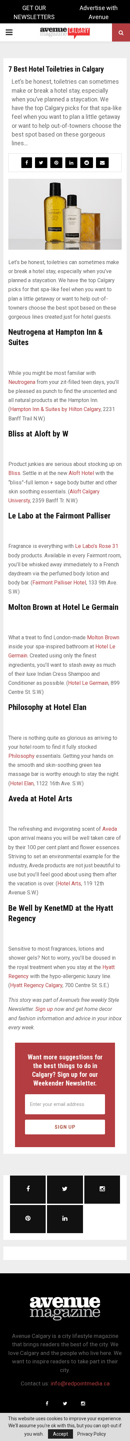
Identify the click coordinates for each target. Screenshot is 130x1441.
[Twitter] (65, 1403)
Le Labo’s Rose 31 (96, 546)
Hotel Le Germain (88, 683)
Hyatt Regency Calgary (36, 985)
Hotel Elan (22, 783)
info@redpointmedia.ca (80, 1383)
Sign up (44, 1009)
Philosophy (21, 756)
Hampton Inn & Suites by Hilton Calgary (55, 409)
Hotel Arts (69, 883)
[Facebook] (47, 1403)
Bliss (14, 473)
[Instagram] (83, 1403)
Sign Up (65, 1127)
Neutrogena (21, 382)
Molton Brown (103, 637)
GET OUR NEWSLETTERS (34, 12)
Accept (60, 1434)
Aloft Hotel (81, 473)
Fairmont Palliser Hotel (59, 582)
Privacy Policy (91, 1434)
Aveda (109, 829)
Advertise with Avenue (99, 12)
